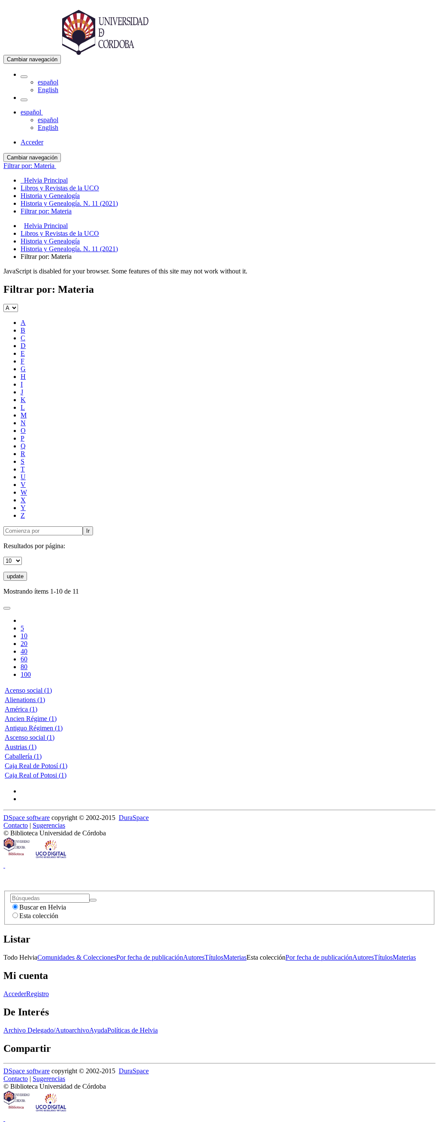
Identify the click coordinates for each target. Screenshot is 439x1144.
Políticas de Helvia (132, 1030)
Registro (37, 993)
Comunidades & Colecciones (76, 957)
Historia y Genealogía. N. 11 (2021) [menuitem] (69, 203)
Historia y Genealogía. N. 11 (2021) (69, 248)
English (48, 89)
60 (24, 659)
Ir (88, 531)
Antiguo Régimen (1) (34, 728)
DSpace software (26, 817)
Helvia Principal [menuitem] (44, 180)
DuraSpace (134, 817)
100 (26, 674)
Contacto (15, 825)
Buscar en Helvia (42, 907)
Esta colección (38, 915)
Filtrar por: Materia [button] (29, 165)
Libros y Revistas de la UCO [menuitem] (60, 188)
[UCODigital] (51, 857)
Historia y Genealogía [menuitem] (50, 195)
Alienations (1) (25, 699)
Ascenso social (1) (29, 737)
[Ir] (93, 900)
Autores (193, 957)
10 (24, 636)
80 (24, 666)
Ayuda (98, 1030)
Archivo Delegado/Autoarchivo (46, 1030)
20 (24, 643)
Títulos (213, 957)
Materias (235, 957)
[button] (24, 76)
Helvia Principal (46, 225)
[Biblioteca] (17, 857)
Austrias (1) (20, 747)
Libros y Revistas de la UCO (60, 233)
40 (24, 651)
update (15, 576)
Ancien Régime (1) (31, 718)
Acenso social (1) (28, 690)
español (48, 82)
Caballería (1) (23, 756)
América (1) (21, 709)
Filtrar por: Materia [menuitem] (46, 211)
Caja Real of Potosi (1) (35, 775)
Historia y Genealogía (50, 241)
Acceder (14, 993)
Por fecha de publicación (149, 957)
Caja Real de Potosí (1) (36, 765)
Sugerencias (49, 825)
